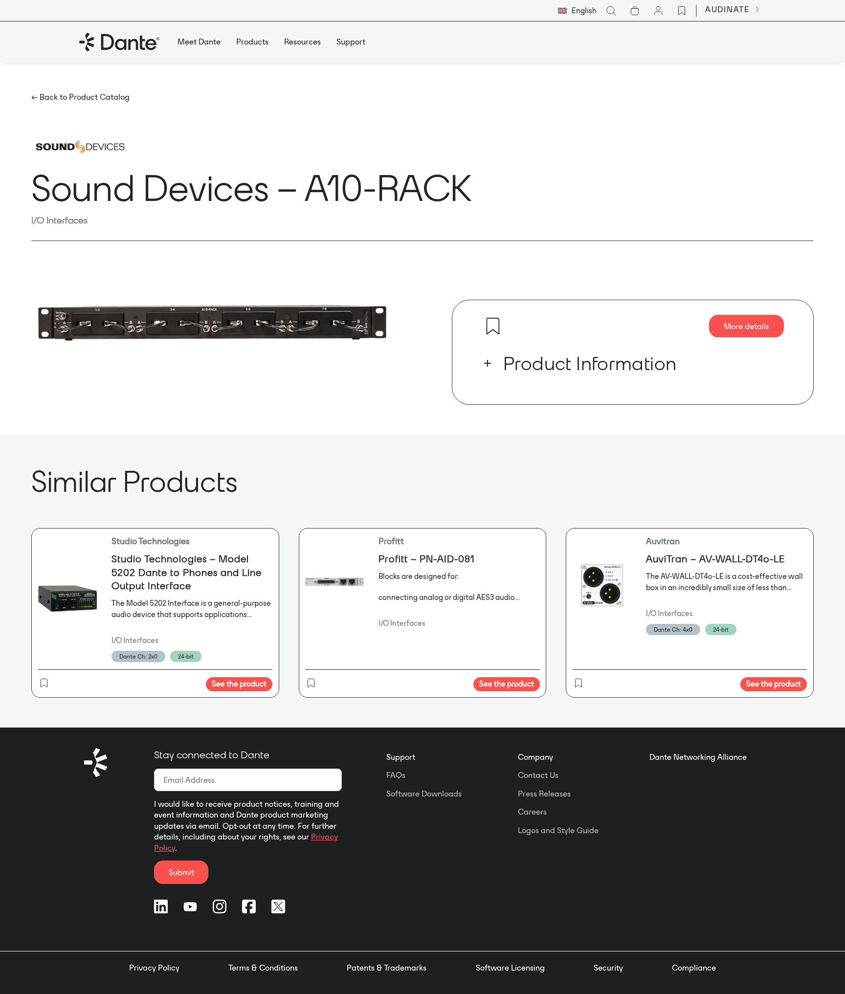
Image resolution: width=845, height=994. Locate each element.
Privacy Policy (154, 967)
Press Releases (544, 793)
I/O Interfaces (59, 220)
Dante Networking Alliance (698, 757)
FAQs (395, 775)
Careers (532, 812)
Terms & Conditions (263, 967)
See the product (239, 683)
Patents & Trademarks (386, 967)
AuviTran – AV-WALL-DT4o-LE (715, 558)
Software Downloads (424, 793)
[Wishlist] (682, 11)
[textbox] (577, 11)
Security (608, 967)
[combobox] (577, 11)
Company (535, 757)
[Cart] (635, 11)
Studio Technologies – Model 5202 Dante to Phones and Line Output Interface (186, 572)
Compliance (694, 967)
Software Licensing (510, 967)
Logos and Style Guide (558, 830)
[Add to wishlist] (493, 326)
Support (400, 757)
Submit (181, 872)
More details (746, 326)
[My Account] (658, 11)
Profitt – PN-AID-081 (426, 558)
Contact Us (538, 775)
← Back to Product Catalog (80, 97)
